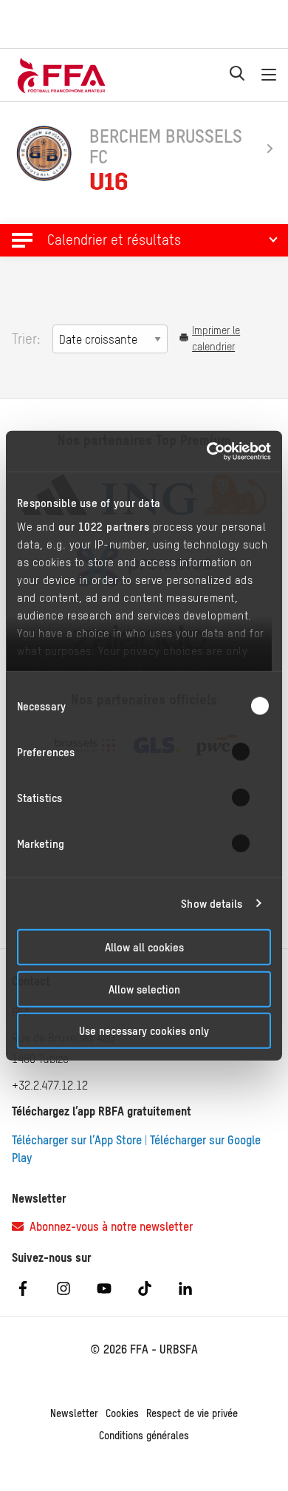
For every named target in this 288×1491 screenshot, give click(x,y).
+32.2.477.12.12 (50, 1085)
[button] (144, 240)
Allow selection (144, 988)
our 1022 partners (104, 526)
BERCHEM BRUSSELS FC (165, 146)
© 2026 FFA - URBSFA (144, 1349)
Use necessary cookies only (144, 1031)
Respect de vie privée (192, 1413)
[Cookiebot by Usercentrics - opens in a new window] (207, 451)
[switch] (250, 752)
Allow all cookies (144, 947)
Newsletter (74, 1413)
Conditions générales (144, 1435)
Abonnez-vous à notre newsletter (108, 1226)
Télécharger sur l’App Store (77, 1140)
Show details (211, 903)
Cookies (122, 1413)
